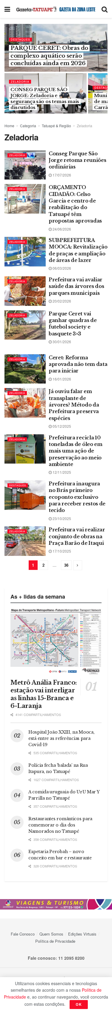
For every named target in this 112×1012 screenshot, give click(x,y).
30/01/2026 (61, 341)
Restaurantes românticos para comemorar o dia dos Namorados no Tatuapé (60, 825)
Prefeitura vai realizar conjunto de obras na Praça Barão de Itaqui (77, 536)
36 (66, 565)
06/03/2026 (61, 268)
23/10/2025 (61, 518)
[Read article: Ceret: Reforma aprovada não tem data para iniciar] (25, 369)
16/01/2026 (61, 378)
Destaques (20, 40)
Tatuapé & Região (56, 125)
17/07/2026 (61, 174)
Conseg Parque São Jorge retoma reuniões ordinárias (77, 160)
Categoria (28, 125)
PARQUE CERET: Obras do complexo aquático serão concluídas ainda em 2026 (49, 55)
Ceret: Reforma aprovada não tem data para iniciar (78, 364)
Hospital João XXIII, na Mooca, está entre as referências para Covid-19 (61, 738)
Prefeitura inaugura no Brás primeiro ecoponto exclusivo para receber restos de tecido (77, 497)
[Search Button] (105, 9)
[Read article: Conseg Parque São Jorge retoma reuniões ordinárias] (25, 165)
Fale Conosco (23, 934)
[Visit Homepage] (56, 9)
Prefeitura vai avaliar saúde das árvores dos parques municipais (76, 286)
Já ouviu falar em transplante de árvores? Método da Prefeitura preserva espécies (74, 404)
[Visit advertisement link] (56, 904)
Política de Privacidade (55, 941)
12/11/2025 (61, 472)
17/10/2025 (61, 550)
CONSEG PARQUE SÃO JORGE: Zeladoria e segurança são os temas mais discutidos (44, 98)
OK (79, 1004)
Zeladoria (20, 82)
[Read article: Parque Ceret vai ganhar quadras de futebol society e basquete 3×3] (25, 325)
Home (9, 125)
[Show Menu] (7, 9)
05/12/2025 (61, 426)
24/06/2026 (61, 228)
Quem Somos (51, 934)
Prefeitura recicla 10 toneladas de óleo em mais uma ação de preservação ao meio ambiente (75, 451)
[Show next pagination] (77, 565)
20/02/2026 (61, 300)
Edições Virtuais (82, 934)
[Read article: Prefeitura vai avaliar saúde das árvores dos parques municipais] (25, 291)
